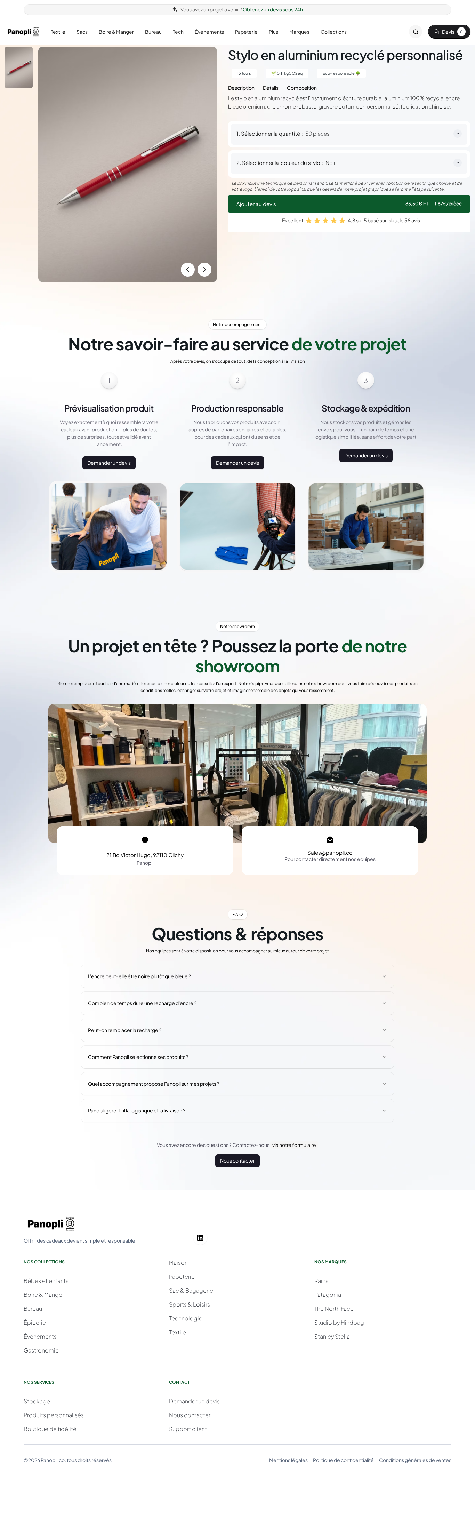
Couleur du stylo (300, 163)
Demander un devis (109, 463)
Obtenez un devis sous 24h (273, 9)
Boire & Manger (44, 1294)
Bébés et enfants (46, 1280)
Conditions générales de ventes (415, 1460)
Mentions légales (288, 1460)
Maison (178, 1262)
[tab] (241, 87)
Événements (40, 1336)
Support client (188, 1429)
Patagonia (327, 1294)
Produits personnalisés (54, 1415)
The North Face (334, 1308)
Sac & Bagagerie (191, 1290)
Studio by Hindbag (339, 1322)
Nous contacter (237, 1160)
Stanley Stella (332, 1336)
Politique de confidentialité (343, 1460)
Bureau (33, 1308)
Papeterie (182, 1276)
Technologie (185, 1318)
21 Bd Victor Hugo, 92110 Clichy (145, 855)
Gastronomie (41, 1350)
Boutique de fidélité (50, 1429)
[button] (58, 31)
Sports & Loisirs (189, 1304)
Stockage (37, 1401)
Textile (177, 1332)
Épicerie (35, 1322)
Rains (321, 1280)
